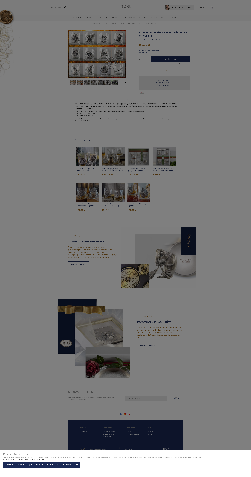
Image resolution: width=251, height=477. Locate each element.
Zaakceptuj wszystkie (67, 465)
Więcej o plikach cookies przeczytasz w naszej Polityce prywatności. (24, 459)
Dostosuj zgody (44, 465)
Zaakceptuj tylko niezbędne (19, 465)
